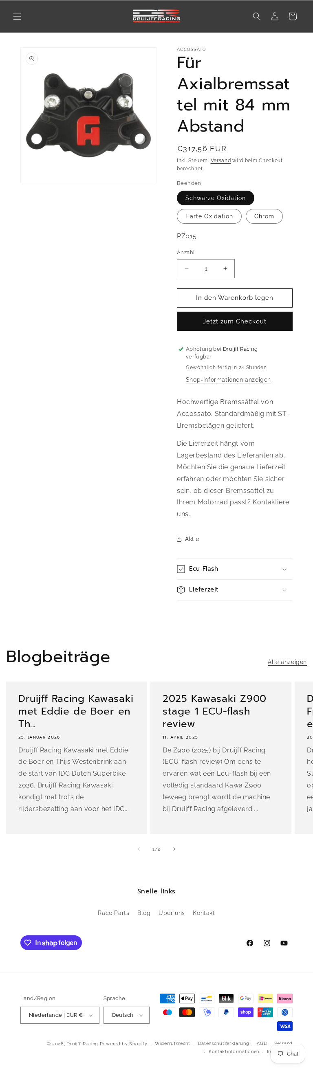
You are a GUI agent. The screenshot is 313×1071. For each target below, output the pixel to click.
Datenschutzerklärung (223, 1043)
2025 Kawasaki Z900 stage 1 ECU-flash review (215, 712)
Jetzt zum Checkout (235, 321)
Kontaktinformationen (234, 1051)
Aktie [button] (192, 539)
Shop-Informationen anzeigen (228, 379)
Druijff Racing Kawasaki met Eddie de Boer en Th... (76, 712)
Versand (221, 160)
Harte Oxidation (209, 216)
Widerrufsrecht (172, 1043)
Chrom (264, 216)
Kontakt (204, 913)
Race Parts (113, 913)
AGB (262, 1043)
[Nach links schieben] (139, 849)
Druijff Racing (82, 1044)
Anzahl (186, 252)
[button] (17, 16)
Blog (143, 913)
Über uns (172, 913)
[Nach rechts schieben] (174, 849)
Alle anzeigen (287, 662)
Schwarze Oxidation (215, 198)
